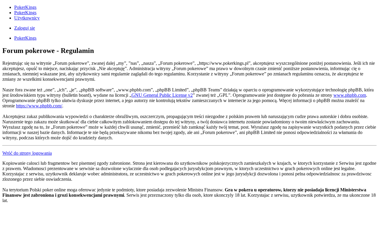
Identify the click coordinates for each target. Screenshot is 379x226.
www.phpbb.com (349, 95)
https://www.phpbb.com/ (39, 105)
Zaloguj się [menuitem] (24, 27)
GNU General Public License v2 (162, 95)
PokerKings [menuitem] (25, 7)
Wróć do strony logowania (27, 153)
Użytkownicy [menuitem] (27, 17)
